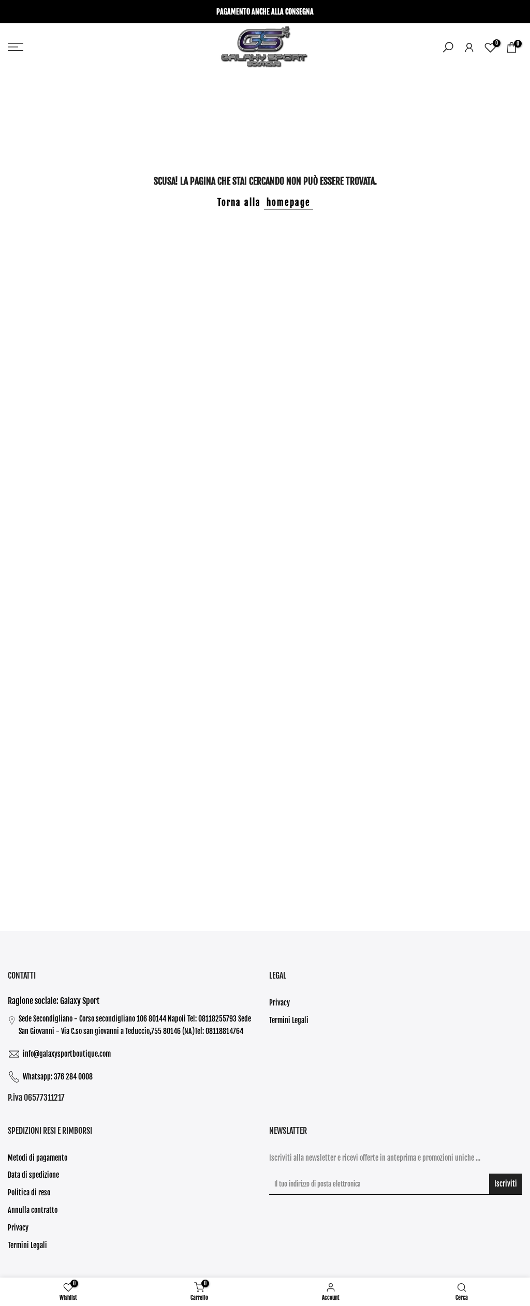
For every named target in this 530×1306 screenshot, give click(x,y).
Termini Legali (288, 1020)
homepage (289, 202)
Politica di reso (29, 1192)
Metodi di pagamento (37, 1157)
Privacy (279, 1002)
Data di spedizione (33, 1174)
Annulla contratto (32, 1210)
